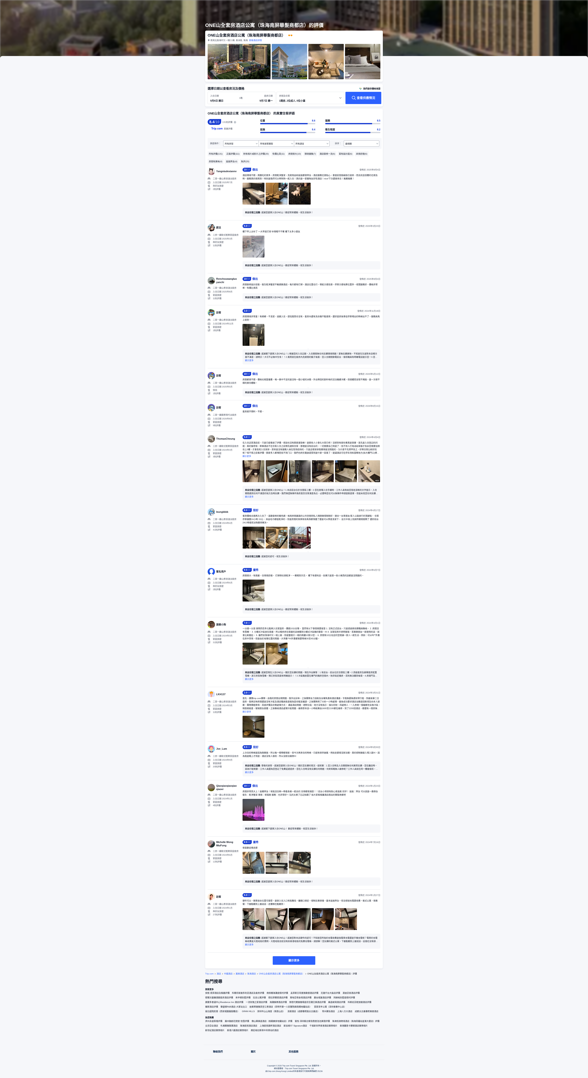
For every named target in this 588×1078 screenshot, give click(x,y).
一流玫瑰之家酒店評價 (256, 1002)
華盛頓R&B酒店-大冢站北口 (234, 1006)
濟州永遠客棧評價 (213, 1021)
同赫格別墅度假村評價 (344, 997)
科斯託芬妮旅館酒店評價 (359, 1002)
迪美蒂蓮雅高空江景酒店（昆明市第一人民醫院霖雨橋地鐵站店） (280, 1006)
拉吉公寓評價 (259, 997)
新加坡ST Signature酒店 (295, 1025)
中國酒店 (228, 973)
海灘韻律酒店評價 (278, 1002)
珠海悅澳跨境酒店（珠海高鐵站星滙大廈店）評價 (355, 1021)
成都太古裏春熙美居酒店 (366, 1011)
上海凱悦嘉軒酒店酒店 (270, 1025)
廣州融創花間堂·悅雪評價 (237, 1021)
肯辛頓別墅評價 (243, 997)
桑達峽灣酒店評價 (336, 1002)
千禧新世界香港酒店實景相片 (323, 1025)
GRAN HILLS (248, 1011)
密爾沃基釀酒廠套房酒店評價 (219, 997)
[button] (425, 5)
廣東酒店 (240, 973)
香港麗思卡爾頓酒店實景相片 (354, 1025)
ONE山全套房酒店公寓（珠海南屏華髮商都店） (281, 973)
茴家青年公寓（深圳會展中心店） (330, 1006)
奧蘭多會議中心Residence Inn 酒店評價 (224, 1002)
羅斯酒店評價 (211, 1006)
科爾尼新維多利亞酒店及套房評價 (248, 993)
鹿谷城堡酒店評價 (322, 997)
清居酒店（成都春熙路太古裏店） (303, 1011)
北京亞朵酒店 (211, 1025)
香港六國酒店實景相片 (237, 1030)
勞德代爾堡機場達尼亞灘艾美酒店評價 (307, 1002)
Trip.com (209, 973)
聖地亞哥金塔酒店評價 (300, 997)
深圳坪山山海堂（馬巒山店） (271, 1011)
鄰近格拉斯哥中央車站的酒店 (265, 1030)
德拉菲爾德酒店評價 (278, 997)
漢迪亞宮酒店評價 (351, 993)
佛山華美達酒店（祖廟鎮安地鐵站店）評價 (272, 1021)
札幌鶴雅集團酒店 (229, 1025)
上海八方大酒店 (344, 1011)
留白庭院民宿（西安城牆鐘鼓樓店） (222, 1011)
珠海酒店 (251, 973)
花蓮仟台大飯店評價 (330, 993)
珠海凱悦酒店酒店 (248, 1025)
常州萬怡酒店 (328, 1011)
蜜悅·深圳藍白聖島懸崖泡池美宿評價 (312, 1021)
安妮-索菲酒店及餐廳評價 (217, 993)
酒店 (219, 973)
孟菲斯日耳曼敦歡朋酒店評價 (304, 993)
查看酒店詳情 (255, 40)
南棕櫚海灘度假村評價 (277, 993)
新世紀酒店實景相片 (214, 1030)
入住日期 (214, 96)
